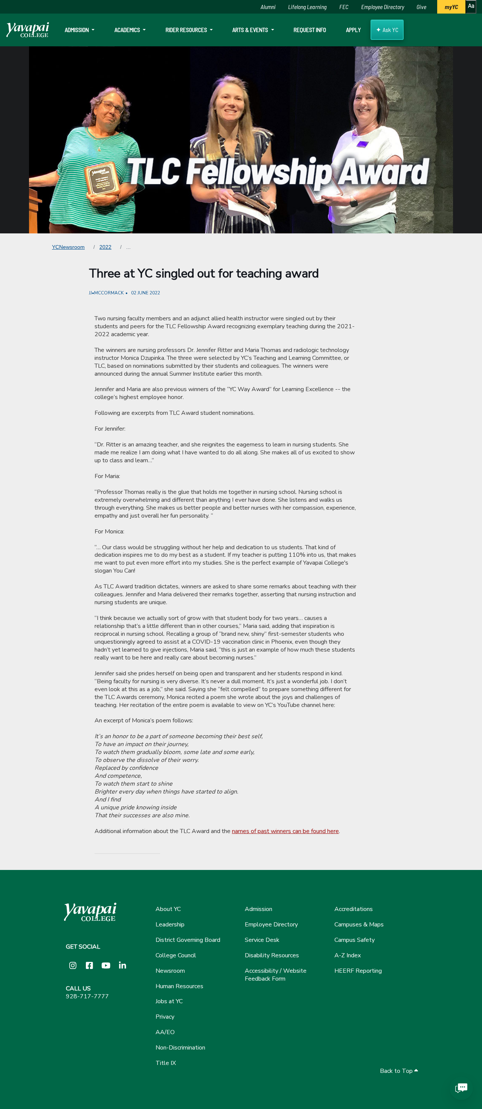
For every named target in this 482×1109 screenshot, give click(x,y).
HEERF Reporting (358, 971)
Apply (353, 29)
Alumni (268, 6)
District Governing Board (188, 940)
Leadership (170, 924)
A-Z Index (347, 955)
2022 (105, 247)
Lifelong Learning (307, 6)
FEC (343, 6)
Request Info (310, 29)
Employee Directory (382, 6)
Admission (77, 29)
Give (421, 6)
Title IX (166, 1063)
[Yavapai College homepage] (27, 29)
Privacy (165, 1017)
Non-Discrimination (180, 1047)
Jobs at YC (169, 1001)
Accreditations (353, 909)
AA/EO (165, 1032)
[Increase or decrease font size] (470, 7)
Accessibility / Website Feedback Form (276, 975)
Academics (127, 29)
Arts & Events (250, 29)
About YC (168, 909)
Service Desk (262, 940)
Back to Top (397, 1071)
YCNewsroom (68, 247)
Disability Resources (272, 955)
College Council (176, 955)
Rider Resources (187, 29)
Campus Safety (354, 940)
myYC (451, 6)
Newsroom (170, 971)
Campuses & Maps (359, 924)
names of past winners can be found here (285, 831)
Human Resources (179, 986)
